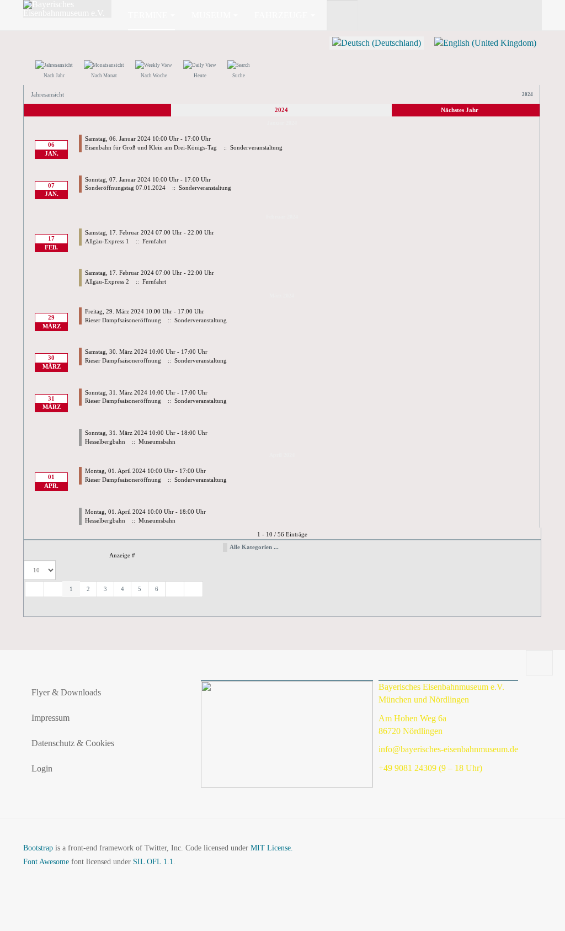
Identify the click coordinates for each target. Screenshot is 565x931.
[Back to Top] (539, 662)
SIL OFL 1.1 (153, 862)
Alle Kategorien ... (254, 547)
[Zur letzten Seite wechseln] (193, 589)
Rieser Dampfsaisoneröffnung (123, 320)
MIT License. (271, 848)
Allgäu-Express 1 (107, 241)
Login (41, 768)
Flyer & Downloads (66, 692)
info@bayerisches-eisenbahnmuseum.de (448, 749)
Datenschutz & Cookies (72, 743)
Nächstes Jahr (459, 110)
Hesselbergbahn (105, 441)
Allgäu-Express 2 (107, 281)
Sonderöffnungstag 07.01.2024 (125, 187)
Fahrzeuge (281, 15)
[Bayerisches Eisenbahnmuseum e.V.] (67, 9)
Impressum (50, 717)
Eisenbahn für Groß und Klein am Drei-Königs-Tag (151, 147)
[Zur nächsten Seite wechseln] (174, 589)
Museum (211, 15)
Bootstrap (38, 848)
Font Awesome (46, 862)
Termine (148, 15)
